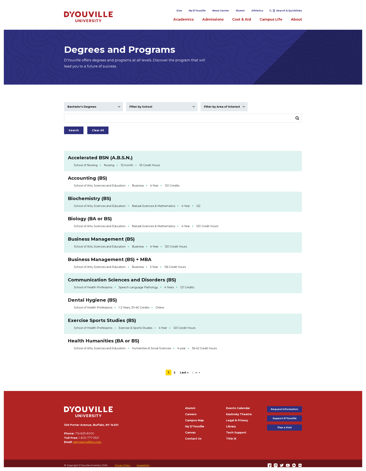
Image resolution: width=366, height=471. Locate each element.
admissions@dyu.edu (87, 442)
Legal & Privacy (237, 420)
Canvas (190, 432)
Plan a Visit (285, 427)
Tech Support (236, 432)
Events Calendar (238, 408)
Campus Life (271, 19)
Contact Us (193, 438)
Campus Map (194, 420)
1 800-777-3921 (89, 438)
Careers (191, 414)
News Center (220, 10)
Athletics (257, 10)
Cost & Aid (241, 19)
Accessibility (143, 465)
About (296, 19)
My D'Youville (197, 10)
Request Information (284, 409)
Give (179, 10)
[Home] (88, 16)
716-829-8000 (84, 433)
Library (231, 426)
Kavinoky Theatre (239, 414)
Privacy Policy (123, 465)
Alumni (240, 10)
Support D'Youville (285, 418)
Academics (183, 19)
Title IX (231, 438)
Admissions (213, 19)
